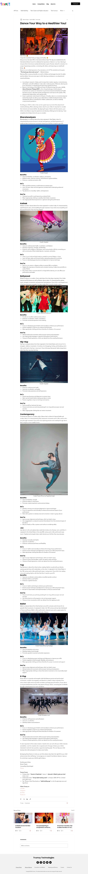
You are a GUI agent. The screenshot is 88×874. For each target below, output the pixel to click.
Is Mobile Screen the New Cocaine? (22, 826)
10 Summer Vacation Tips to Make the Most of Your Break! (64, 826)
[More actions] (67, 19)
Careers (62, 867)
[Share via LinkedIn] (27, 799)
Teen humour (54, 10)
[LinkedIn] (50, 862)
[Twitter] (47, 862)
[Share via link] (30, 799)
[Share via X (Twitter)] (24, 799)
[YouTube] (44, 862)
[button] (72, 10)
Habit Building (24, 10)
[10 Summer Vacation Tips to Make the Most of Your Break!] (65, 818)
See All (72, 810)
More (61, 10)
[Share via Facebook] (20, 799)
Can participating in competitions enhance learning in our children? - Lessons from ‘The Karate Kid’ (43, 826)
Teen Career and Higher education (39, 10)
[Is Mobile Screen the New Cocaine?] (23, 818)
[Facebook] (37, 862)
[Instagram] (41, 862)
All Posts (16, 10)
